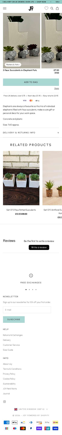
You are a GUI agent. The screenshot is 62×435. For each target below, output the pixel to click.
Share (56, 88)
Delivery (7, 340)
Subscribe (13, 319)
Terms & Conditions (12, 369)
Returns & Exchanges (13, 335)
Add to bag (31, 82)
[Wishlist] (46, 8)
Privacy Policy (9, 374)
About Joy (7, 364)
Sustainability (9, 383)
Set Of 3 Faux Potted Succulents (21, 210)
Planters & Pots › (13, 65)
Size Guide (8, 350)
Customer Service (11, 345)
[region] (31, 279)
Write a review (39, 247)
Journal (6, 393)
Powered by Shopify (38, 415)
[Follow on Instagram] (4, 401)
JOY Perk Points (10, 388)
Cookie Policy (9, 379)
